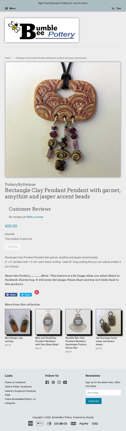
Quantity (10, 234)
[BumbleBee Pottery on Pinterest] (53, 382)
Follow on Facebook (15, 382)
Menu (12, 8)
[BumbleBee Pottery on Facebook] (47, 382)
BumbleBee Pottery (62, 417)
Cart (118, 8)
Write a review (35, 217)
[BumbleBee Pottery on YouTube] (65, 382)
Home (7, 57)
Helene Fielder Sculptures (18, 386)
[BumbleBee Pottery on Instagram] (59, 382)
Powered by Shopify (83, 417)
